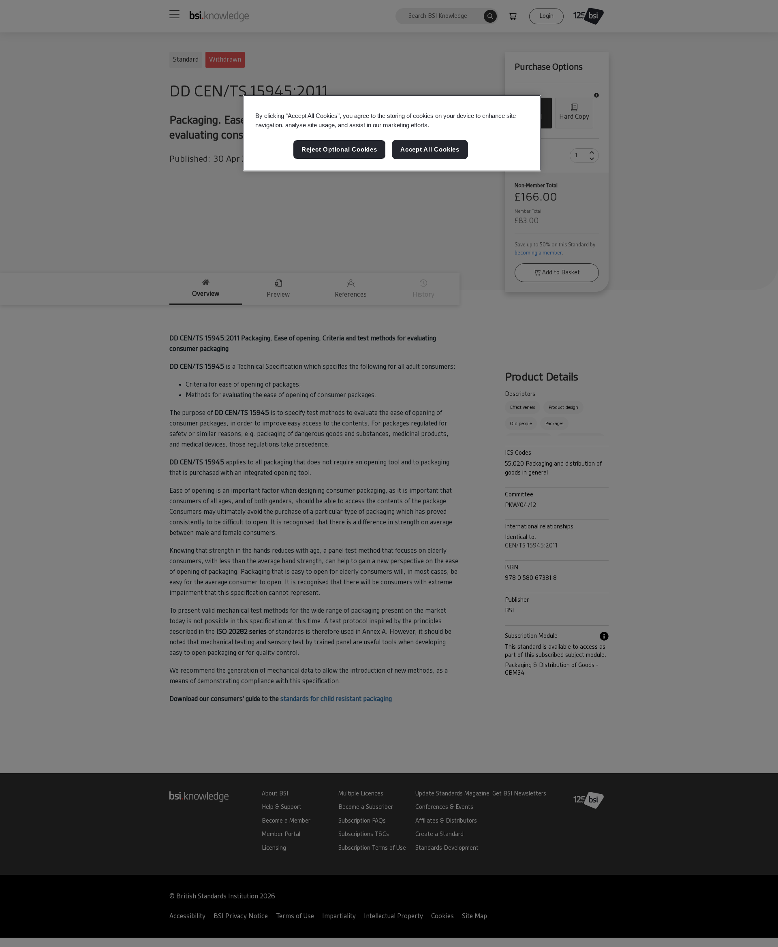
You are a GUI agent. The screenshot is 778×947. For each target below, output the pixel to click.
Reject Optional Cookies (339, 149)
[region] (392, 133)
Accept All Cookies (430, 149)
